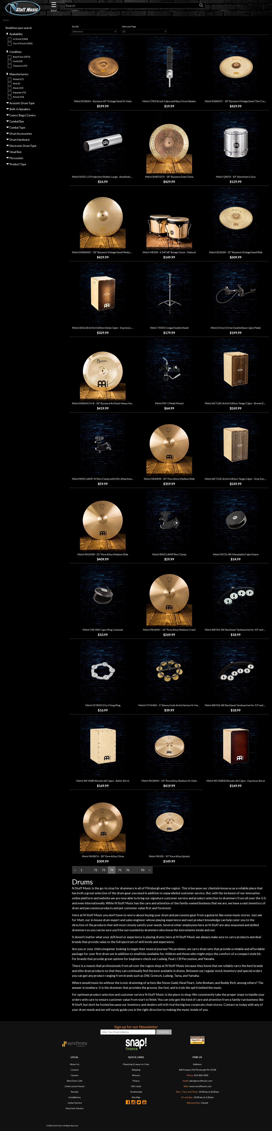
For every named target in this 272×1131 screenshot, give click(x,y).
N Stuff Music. (57, 1126)
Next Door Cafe (74, 1080)
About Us (74, 1064)
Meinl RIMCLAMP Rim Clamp (169, 554)
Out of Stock (22, 43)
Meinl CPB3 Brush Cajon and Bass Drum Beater (169, 101)
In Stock (20, 39)
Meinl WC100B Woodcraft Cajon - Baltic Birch (102, 780)
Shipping (136, 1069)
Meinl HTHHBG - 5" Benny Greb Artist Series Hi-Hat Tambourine (175, 705)
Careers (75, 1075)
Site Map (136, 1097)
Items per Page (129, 26)
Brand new (21, 56)
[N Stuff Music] (22, 8)
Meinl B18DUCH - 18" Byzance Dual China (169, 176)
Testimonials (136, 1091)
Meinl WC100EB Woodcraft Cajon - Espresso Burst (236, 780)
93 (142, 870)
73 (103, 870)
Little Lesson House (75, 1086)
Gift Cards (136, 1086)
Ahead (18, 79)
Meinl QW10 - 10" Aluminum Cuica (235, 176)
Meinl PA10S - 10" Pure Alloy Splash (169, 856)
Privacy (136, 1080)
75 (119, 870)
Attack (18, 97)
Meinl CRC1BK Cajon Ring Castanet (103, 629)
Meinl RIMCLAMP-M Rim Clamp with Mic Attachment (103, 478)
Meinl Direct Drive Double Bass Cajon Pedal (236, 327)
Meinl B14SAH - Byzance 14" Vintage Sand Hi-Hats (103, 101)
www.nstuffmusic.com (200, 1086)
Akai (16, 83)
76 (127, 870)
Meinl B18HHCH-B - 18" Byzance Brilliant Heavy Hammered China (110, 403)
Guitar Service (75, 1102)
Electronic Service (74, 1108)
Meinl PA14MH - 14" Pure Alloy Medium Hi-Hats (169, 780)
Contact (75, 1069)
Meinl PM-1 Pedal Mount (169, 403)
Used (17, 61)
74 (111, 870)
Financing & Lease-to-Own (136, 1064)
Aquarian (19, 92)
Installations (74, 1097)
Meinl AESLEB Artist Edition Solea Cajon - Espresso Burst (105, 327)
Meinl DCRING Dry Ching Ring (102, 705)
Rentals (74, 1091)
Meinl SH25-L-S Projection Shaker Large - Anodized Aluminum (107, 176)
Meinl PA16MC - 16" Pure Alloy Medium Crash (169, 629)
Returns (136, 1075)
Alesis (18, 88)
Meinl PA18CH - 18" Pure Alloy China (103, 856)
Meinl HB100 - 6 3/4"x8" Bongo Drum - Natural (169, 252)
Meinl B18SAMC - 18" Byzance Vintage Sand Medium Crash (105, 252)
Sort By (75, 26)
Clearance (20, 65)
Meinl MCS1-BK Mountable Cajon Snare (235, 554)
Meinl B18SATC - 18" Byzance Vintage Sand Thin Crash (236, 101)
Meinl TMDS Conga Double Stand (169, 327)
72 (95, 870)
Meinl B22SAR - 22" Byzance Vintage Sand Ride (235, 252)
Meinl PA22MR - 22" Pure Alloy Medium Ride (102, 554)
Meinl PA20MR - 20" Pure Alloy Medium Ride (169, 478)
